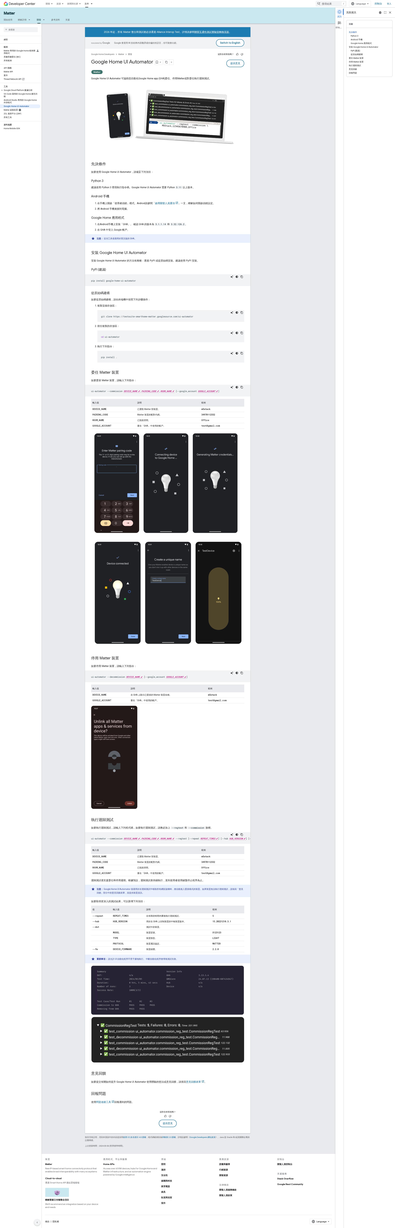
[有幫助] (237, 54)
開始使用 (8, 19)
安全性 (164, 1175)
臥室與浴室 (166, 1197)
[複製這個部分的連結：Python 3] (106, 181)
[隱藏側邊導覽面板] (37, 1222)
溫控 (163, 1169)
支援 (67, 19)
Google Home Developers (102, 54)
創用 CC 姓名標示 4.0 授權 (134, 1137)
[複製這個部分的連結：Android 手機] (112, 196)
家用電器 (165, 1186)
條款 (47, 1221)
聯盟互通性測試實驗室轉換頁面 (211, 32)
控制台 (378, 3)
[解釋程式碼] (231, 276)
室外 (163, 1203)
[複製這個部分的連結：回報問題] (109, 1094)
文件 (87, 3)
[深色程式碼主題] (236, 276)
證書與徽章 (224, 1164)
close (390, 12)
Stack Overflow (285, 1178)
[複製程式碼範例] (241, 276)
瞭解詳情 (22, 19)
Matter (9, 13)
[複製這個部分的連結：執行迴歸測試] (116, 820)
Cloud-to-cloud (53, 1178)
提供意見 (235, 63)
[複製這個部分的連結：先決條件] (109, 164)
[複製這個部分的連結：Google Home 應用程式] (127, 218)
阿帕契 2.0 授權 (169, 1137)
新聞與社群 (72, 3)
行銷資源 (223, 1169)
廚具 (163, 1192)
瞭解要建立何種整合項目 (57, 1199)
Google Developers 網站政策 (203, 1137)
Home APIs (108, 1164)
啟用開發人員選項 (165, 203)
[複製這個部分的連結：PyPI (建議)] (109, 270)
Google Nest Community (290, 1184)
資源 (58, 3)
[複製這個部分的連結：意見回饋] (109, 1074)
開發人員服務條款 (228, 1189)
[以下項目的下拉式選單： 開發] (44, 19)
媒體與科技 (166, 1180)
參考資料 (55, 19)
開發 (48, 3)
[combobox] (331, 3)
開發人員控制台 (284, 1164)
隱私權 (55, 1221)
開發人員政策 (225, 1195)
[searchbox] (21, 29)
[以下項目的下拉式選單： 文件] (92, 3)
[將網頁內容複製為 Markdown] (166, 62)
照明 (163, 1164)
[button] (20, 90)
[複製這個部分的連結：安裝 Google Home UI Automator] (150, 253)
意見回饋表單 (193, 1081)
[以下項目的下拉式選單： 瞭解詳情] (30, 19)
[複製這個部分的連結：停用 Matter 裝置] (122, 658)
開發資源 (223, 1175)
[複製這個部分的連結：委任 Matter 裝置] (122, 373)
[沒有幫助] (242, 54)
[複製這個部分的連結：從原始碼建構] (113, 293)
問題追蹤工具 (103, 1102)
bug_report (380, 12)
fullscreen (385, 12)
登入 (389, 3)
